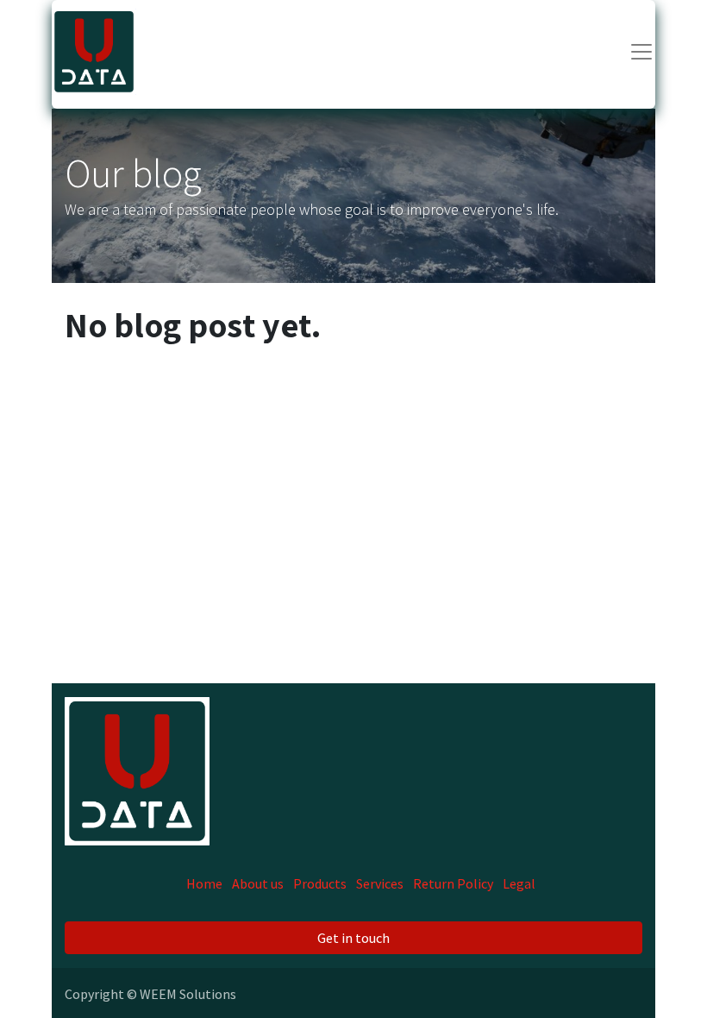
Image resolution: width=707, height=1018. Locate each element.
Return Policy (453, 883)
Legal (519, 883)
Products (320, 883)
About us (258, 883)
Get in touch (353, 937)
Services (380, 883)
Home (204, 883)
